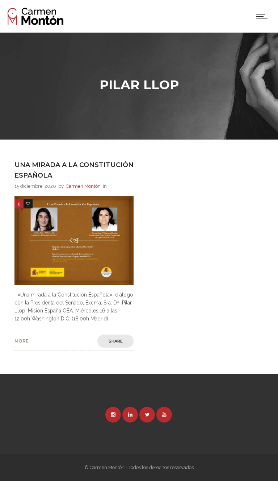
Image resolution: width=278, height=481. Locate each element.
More (21, 341)
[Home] (35, 23)
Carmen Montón (83, 186)
